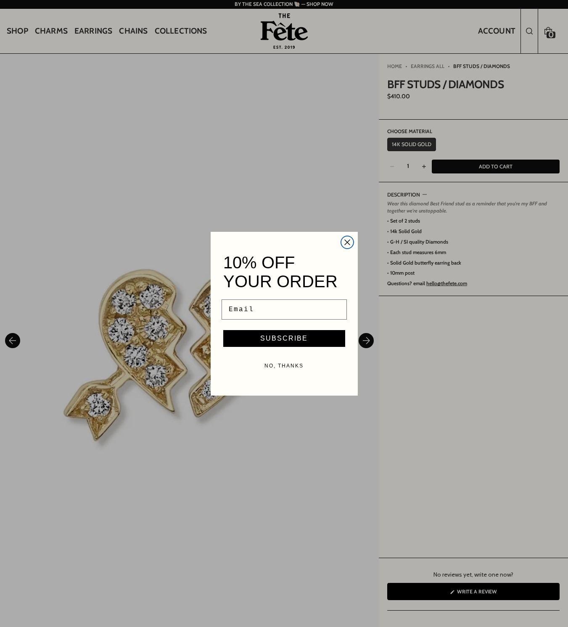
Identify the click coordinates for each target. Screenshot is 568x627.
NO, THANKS (284, 366)
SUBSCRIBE (284, 338)
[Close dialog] (347, 242)
